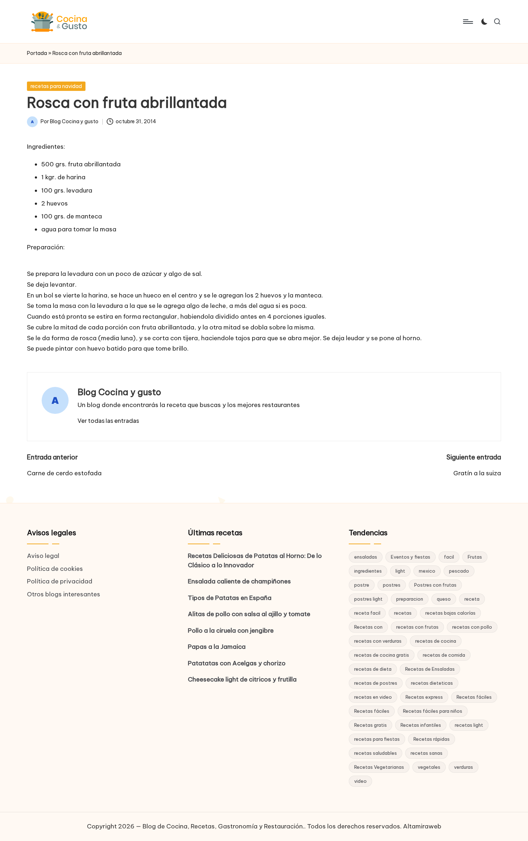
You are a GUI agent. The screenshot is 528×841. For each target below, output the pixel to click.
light (400, 571)
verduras (463, 767)
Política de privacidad (59, 581)
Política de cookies (55, 569)
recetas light (469, 725)
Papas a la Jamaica (217, 647)
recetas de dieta (373, 669)
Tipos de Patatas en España (230, 598)
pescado (459, 571)
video (360, 781)
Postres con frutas (435, 585)
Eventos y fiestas (410, 557)
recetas (403, 613)
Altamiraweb (422, 826)
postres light (368, 599)
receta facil (367, 613)
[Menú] (467, 21)
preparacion (409, 599)
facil (449, 557)
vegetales (429, 767)
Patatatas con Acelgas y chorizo (237, 663)
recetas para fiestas (377, 739)
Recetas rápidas (431, 739)
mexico (427, 571)
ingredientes (368, 571)
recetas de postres (375, 683)
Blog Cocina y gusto (119, 392)
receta (472, 599)
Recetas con (368, 627)
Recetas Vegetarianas (379, 767)
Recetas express (424, 697)
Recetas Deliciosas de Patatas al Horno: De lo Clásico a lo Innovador (255, 560)
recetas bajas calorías (450, 613)
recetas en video (373, 697)
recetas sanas (427, 753)
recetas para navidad (56, 86)
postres (391, 585)
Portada (37, 53)
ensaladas (365, 557)
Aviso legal (43, 556)
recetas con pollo (472, 627)
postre (361, 585)
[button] (108, 420)
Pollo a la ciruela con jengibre (231, 630)
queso (444, 599)
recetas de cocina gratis (381, 655)
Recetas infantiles (420, 725)
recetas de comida (444, 655)
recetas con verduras (378, 641)
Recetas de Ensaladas (430, 669)
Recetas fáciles (474, 697)
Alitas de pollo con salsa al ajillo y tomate (249, 614)
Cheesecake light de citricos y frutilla (242, 679)
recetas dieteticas (432, 683)
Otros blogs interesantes (63, 594)
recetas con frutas (417, 627)
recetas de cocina (435, 641)
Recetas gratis (370, 725)
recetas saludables (375, 753)
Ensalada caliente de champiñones (239, 581)
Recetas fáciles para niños (432, 711)
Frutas (475, 557)
